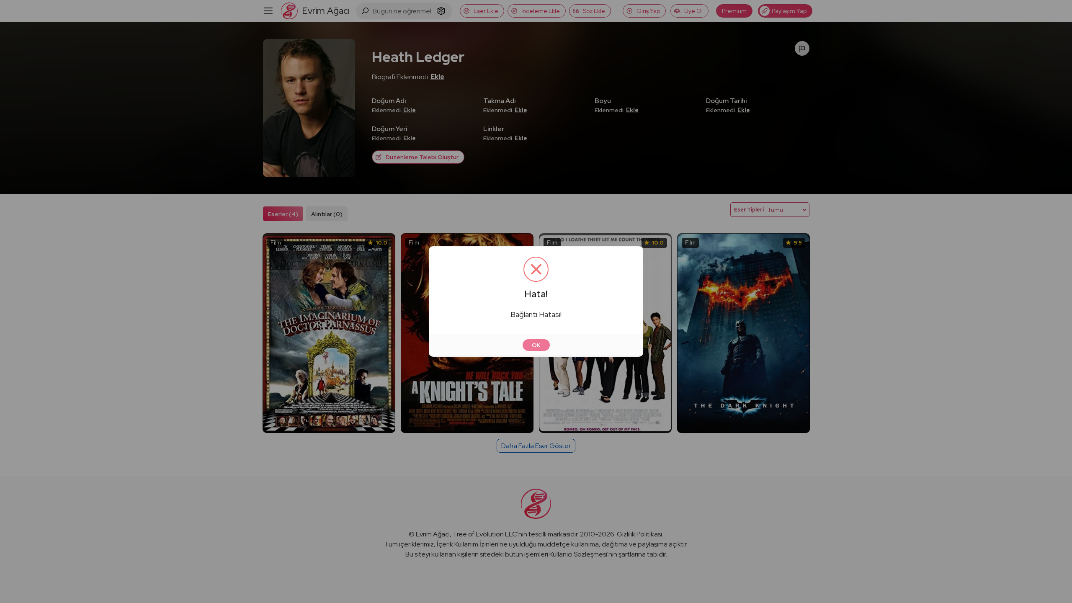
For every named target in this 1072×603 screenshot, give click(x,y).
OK (536, 345)
